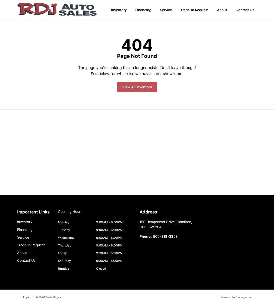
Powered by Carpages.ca (236, 297)
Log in (26, 297)
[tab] (70, 213)
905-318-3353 (165, 236)
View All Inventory (137, 87)
